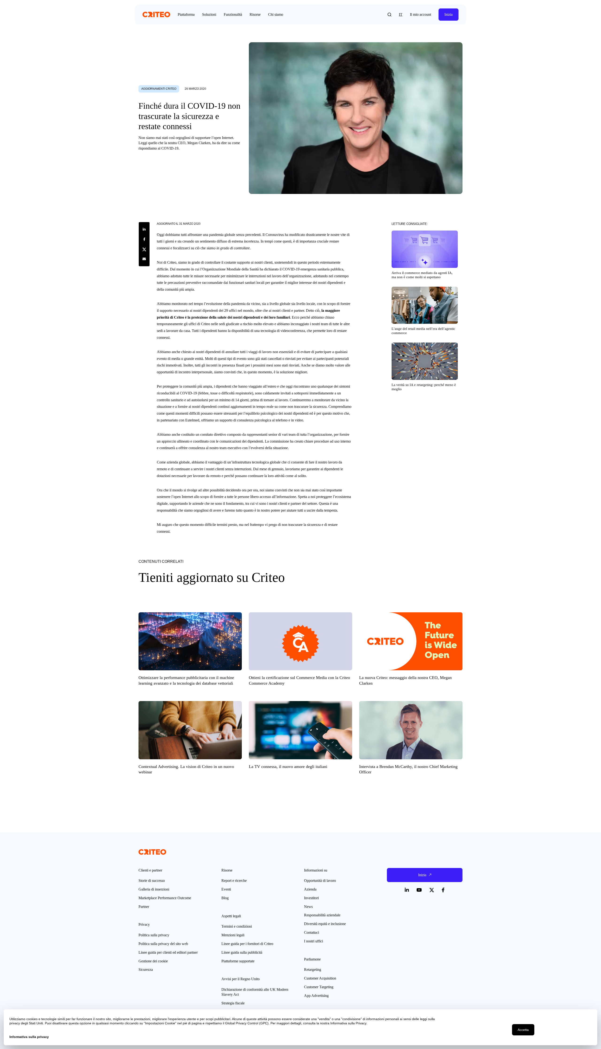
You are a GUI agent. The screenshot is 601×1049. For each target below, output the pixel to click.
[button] (389, 14)
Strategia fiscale (233, 1003)
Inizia (448, 14)
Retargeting (312, 970)
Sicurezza (146, 970)
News (308, 907)
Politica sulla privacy (154, 935)
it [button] (400, 14)
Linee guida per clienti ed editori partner (168, 952)
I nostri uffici (313, 941)
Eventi (226, 889)
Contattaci (311, 932)
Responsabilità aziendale (322, 915)
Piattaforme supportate (237, 961)
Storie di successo (152, 881)
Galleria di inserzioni (154, 889)
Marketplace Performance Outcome (165, 898)
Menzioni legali (232, 935)
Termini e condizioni (236, 926)
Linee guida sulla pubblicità (241, 952)
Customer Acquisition (320, 978)
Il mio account (420, 14)
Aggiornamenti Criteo (158, 88)
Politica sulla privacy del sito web (163, 944)
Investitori (311, 898)
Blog (225, 898)
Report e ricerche (234, 881)
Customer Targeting (318, 987)
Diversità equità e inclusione (325, 924)
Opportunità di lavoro (320, 881)
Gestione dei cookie (153, 961)
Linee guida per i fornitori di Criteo (247, 944)
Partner (144, 907)
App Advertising (316, 996)
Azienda (310, 889)
